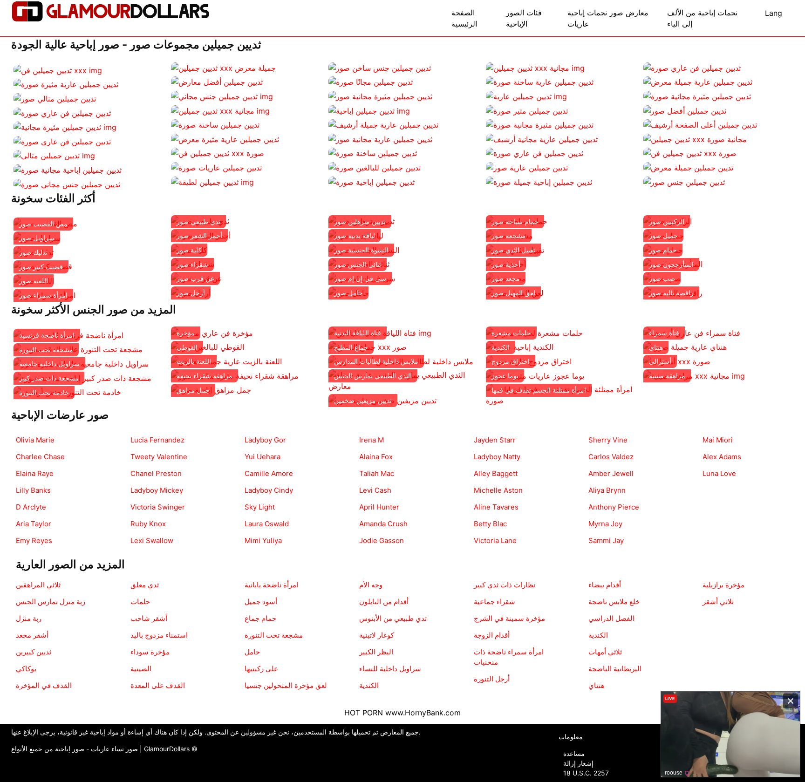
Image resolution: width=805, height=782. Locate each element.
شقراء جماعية (494, 601)
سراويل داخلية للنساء (390, 668)
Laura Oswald (267, 523)
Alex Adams (722, 456)
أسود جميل (261, 601)
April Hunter (379, 507)
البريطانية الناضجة (614, 668)
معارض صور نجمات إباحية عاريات (607, 18)
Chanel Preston (156, 473)
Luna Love (719, 473)
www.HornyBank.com (423, 712)
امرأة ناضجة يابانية (271, 584)
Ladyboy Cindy (269, 490)
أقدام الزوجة (492, 635)
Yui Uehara (262, 456)
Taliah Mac (376, 473)
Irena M (371, 439)
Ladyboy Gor (265, 439)
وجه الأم (370, 584)
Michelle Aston (498, 490)
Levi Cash (375, 490)
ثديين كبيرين (33, 651)
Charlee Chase (40, 456)
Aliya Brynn (607, 490)
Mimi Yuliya (263, 540)
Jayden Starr (495, 439)
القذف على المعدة (157, 685)
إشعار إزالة (578, 763)
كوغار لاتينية (376, 635)
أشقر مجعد (32, 635)
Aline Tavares (496, 507)
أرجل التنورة (492, 678)
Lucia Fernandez (157, 439)
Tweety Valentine (158, 456)
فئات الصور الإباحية (524, 18)
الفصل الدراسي (611, 618)
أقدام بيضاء (604, 584)
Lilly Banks (33, 490)
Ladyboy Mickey (156, 490)
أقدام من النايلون (384, 601)
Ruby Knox (148, 523)
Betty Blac (490, 523)
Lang (773, 13)
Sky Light (260, 507)
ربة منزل (28, 618)
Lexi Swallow (151, 540)
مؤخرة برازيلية (723, 584)
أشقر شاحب (148, 618)
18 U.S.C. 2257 (586, 773)
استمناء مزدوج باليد (159, 635)
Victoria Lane (495, 540)
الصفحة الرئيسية (464, 18)
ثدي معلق (144, 584)
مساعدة (574, 753)
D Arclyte (31, 507)
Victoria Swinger (157, 507)
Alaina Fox (376, 456)
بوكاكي (26, 668)
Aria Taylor (33, 523)
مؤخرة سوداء (150, 651)
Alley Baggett (496, 473)
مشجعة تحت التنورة (274, 635)
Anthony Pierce (613, 507)
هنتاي (596, 685)
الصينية (140, 668)
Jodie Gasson (381, 540)
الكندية (369, 685)
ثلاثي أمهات (605, 651)
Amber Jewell (611, 473)
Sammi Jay (606, 540)
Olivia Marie (35, 439)
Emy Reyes (34, 540)
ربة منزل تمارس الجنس (50, 601)
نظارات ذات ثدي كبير (504, 584)
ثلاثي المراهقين (38, 584)
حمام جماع (260, 618)
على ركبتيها (261, 668)
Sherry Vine (608, 439)
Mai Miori (718, 439)
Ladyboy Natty (497, 456)
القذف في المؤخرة (44, 685)
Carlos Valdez (611, 456)
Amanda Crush (383, 523)
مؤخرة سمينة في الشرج (509, 618)
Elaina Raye (35, 473)
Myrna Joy (605, 523)
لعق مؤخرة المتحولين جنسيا (286, 685)
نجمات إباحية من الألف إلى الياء (702, 18)
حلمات (140, 601)
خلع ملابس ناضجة (614, 601)
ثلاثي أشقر (718, 601)
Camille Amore (269, 473)
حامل (252, 651)
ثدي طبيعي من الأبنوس (393, 618)
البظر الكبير (376, 651)
